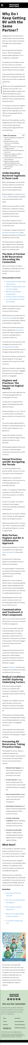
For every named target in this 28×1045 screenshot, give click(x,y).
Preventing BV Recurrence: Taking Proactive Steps (13, 165)
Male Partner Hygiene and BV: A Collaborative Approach (13, 155)
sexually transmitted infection (12, 232)
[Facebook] (8, 999)
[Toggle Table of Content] (22, 135)
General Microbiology (20, 1024)
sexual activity (6, 318)
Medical (16, 1027)
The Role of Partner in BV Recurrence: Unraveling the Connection (11, 143)
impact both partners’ (8, 552)
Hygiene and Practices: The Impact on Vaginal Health (13, 147)
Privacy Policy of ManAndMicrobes (7, 1028)
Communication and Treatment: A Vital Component (13, 158)
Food (23, 1021)
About (4, 1018)
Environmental (18, 1021)
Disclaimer (5, 1024)
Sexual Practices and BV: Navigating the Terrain (14, 151)
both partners (11, 667)
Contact (5, 1021)
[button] (2, 5)
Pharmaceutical (22, 1027)
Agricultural (17, 1018)
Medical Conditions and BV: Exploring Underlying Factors (12, 162)
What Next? (7, 168)
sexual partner (19, 330)
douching (16, 411)
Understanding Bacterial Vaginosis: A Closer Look (14, 138)
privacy (4, 1014)
